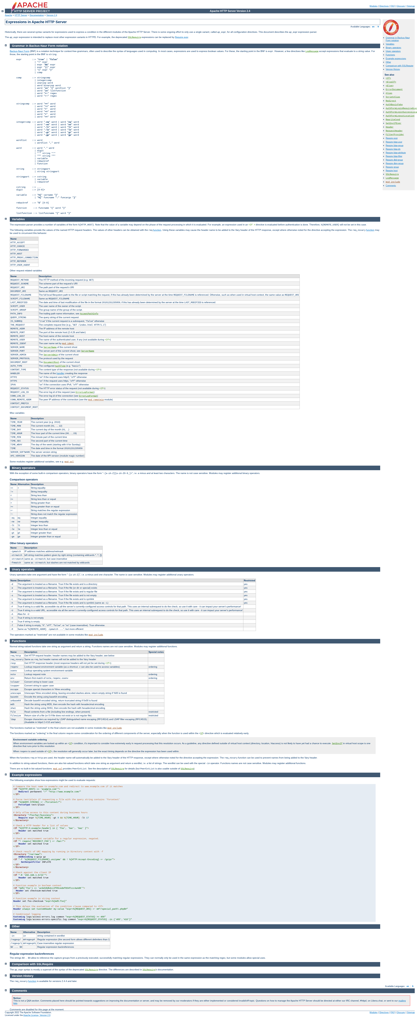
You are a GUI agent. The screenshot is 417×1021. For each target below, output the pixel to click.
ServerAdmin (50, 354)
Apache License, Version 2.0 (36, 1015)
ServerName (50, 347)
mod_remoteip (96, 399)
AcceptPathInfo (89, 313)
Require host (392, 170)
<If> (388, 78)
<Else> (390, 86)
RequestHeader (394, 131)
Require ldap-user (394, 142)
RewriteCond (393, 119)
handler (60, 373)
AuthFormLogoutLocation (400, 116)
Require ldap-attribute (396, 152)
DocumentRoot (51, 362)
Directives (384, 6)
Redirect (391, 101)
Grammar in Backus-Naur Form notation (398, 39)
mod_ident (68, 343)
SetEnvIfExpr (393, 123)
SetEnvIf (337, 743)
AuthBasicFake (394, 104)
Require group (392, 167)
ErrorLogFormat (85, 392)
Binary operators (393, 47)
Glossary (401, 6)
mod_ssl (69, 461)
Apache (8, 15)
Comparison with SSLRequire (399, 65)
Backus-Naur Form (19, 51)
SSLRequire (134, 37)
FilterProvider (395, 134)
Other (388, 62)
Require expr (181, 37)
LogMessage (392, 178)
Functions (390, 55)
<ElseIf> (391, 82)
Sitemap (411, 6)
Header (390, 127)
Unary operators (393, 51)
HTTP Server (21, 15)
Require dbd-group (394, 160)
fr (378, 26)
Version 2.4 (51, 15)
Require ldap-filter (394, 156)
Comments (391, 185)
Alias (389, 93)
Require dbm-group (394, 163)
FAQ (393, 6)
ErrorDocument (394, 89)
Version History (393, 69)
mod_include (393, 182)
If (201, 733)
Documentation (37, 15)
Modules (374, 6)
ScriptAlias (393, 97)
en (373, 26)
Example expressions (396, 58)
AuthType (60, 366)
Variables (390, 44)
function (157, 230)
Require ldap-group (394, 145)
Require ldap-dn (393, 149)
